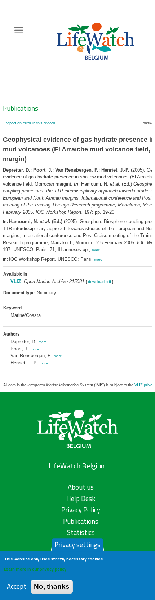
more (96, 250)
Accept (16, 586)
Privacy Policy (80, 510)
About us (81, 487)
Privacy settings (77, 545)
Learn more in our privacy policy (35, 568)
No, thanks (52, 586)
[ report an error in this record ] (30, 123)
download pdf (99, 281)
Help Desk (80, 499)
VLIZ (15, 281)
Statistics (81, 532)
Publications (20, 108)
